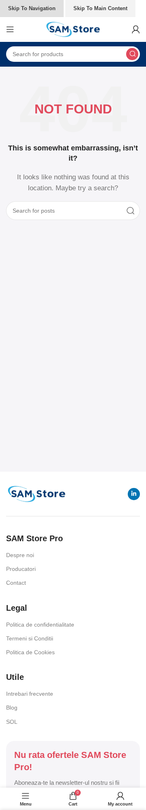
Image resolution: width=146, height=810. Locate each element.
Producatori (21, 569)
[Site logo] (73, 28)
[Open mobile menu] (10, 29)
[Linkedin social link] (134, 494)
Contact (16, 582)
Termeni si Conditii (29, 638)
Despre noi (20, 555)
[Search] (132, 54)
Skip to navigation (32, 8)
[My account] (136, 29)
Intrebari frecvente (29, 693)
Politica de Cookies (30, 652)
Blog (11, 707)
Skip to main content (100, 8)
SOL (11, 722)
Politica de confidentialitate (40, 624)
